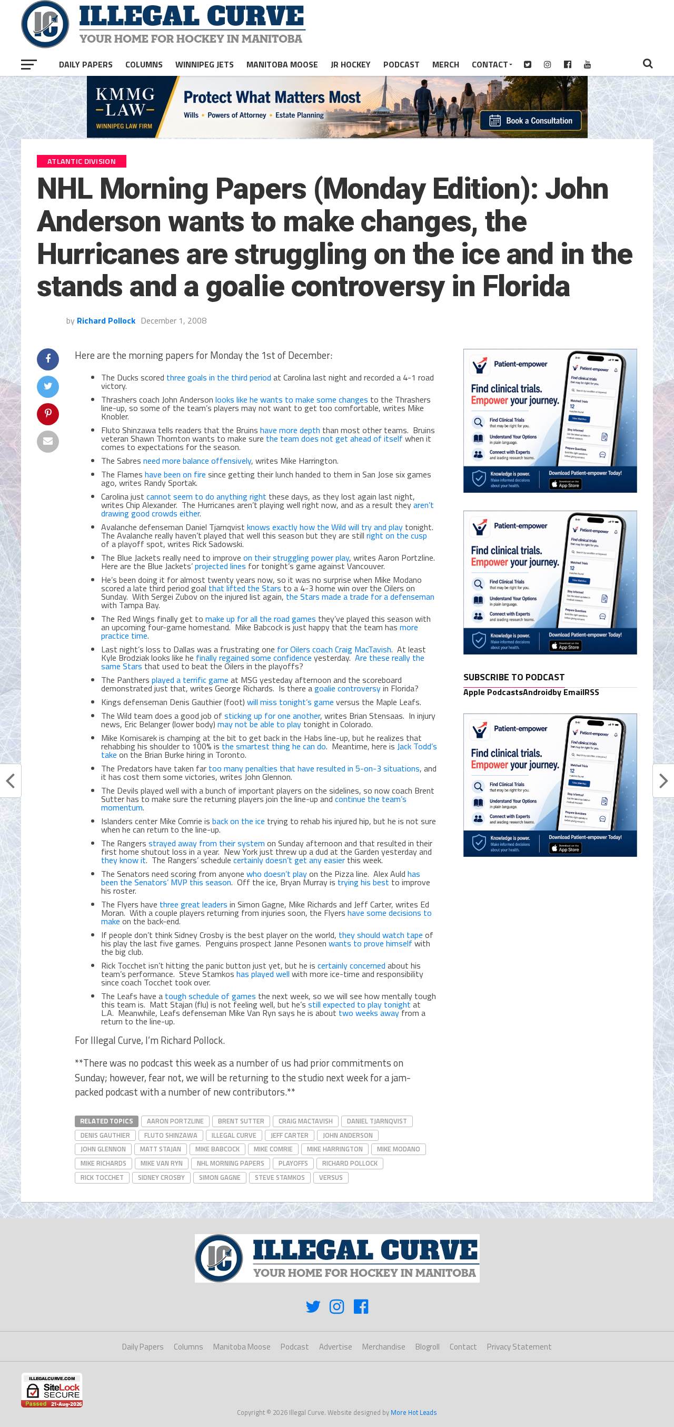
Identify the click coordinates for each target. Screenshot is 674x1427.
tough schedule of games (210, 996)
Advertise (335, 1347)
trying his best (363, 882)
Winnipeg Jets (204, 64)
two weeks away (369, 1012)
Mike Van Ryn (162, 1163)
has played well (263, 973)
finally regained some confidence (254, 657)
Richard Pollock (106, 320)
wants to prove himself (370, 943)
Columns (144, 64)
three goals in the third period (218, 377)
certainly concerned (351, 965)
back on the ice (238, 821)
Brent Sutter (241, 1121)
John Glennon (103, 1148)
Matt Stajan (160, 1148)
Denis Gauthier (105, 1135)
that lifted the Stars (245, 588)
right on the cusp (396, 535)
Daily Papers (86, 64)
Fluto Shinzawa (170, 1135)
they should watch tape (381, 934)
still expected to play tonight (359, 1004)
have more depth (290, 430)
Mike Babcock (217, 1148)
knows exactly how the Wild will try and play (325, 527)
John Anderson (348, 1135)
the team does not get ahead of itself (334, 438)
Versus (331, 1177)
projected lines (220, 566)
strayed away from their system (206, 843)
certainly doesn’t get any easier (289, 860)
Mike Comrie (273, 1148)
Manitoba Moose (282, 64)
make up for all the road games (260, 618)
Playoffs (293, 1163)
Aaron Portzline (175, 1121)
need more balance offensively (197, 460)
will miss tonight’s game (290, 702)
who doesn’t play (276, 873)
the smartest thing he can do (274, 746)
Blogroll (427, 1347)
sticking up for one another (272, 715)
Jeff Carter (290, 1135)
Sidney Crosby (161, 1177)
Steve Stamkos (280, 1177)
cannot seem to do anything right (206, 496)
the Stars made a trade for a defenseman (360, 596)
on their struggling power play (296, 557)
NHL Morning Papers (230, 1163)
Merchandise (383, 1347)
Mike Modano (398, 1148)
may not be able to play (259, 724)
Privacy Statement (519, 1347)
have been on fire (175, 474)
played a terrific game (190, 679)
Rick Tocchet (102, 1177)
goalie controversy (347, 688)
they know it (123, 860)
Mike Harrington (335, 1148)
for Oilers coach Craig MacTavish (334, 649)
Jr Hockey (351, 64)
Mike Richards (103, 1163)
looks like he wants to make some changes (291, 399)
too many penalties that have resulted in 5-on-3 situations (314, 768)
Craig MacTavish (306, 1121)
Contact (490, 64)
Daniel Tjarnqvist (377, 1121)
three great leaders (193, 904)
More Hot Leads (414, 1412)
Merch (445, 64)
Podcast (401, 64)
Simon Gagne (220, 1177)
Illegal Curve (234, 1135)
